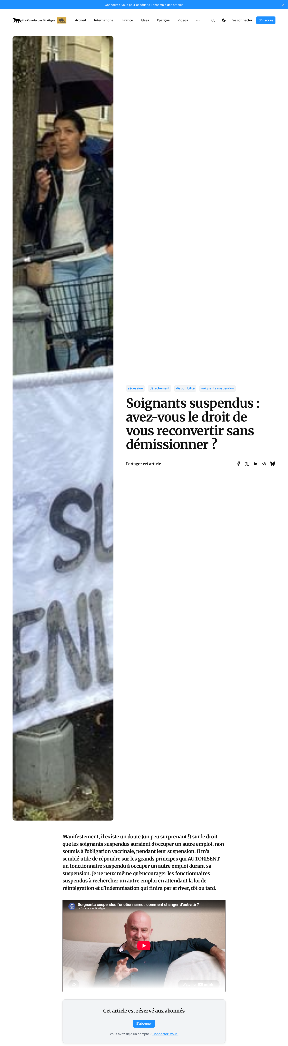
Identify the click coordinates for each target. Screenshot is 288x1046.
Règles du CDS (198, 29)
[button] (213, 20)
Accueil (80, 20)
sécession (135, 388)
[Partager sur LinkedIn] (255, 463)
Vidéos (183, 20)
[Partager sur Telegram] (264, 463)
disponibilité (185, 388)
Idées (145, 20)
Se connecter (242, 20)
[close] (283, 5)
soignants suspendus (217, 388)
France (127, 20)
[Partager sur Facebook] (238, 463)
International (104, 20)
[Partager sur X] (247, 463)
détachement (159, 388)
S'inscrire (266, 20)
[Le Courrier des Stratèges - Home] (39, 20)
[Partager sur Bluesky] (272, 464)
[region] (197, 20)
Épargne (163, 20)
